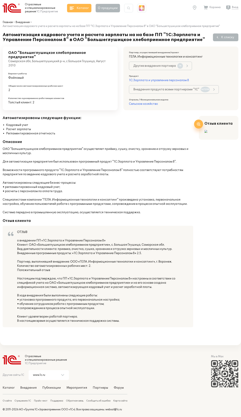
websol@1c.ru (113, 409)
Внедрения (23, 22)
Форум (119, 388)
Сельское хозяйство (143, 104)
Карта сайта (120, 400)
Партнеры (100, 388)
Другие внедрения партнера (157, 66)
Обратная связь (74, 400)
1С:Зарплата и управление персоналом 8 (159, 80)
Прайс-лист (40, 400)
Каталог (9, 388)
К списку (227, 37)
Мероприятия (77, 388)
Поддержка (56, 400)
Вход (235, 7)
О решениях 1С (22, 400)
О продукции (108, 8)
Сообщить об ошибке (98, 400)
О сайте (7, 400)
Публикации (51, 388)
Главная (8, 22)
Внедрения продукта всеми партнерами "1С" (171, 89)
